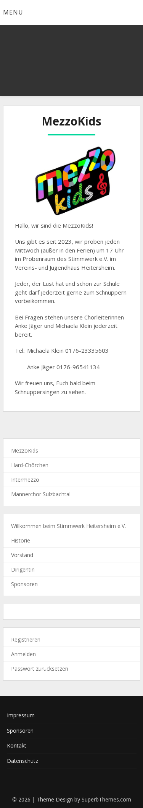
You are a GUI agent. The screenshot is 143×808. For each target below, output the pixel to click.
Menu (13, 12)
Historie (20, 540)
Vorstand (22, 555)
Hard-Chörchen (29, 465)
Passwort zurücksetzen (39, 668)
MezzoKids (24, 450)
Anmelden (23, 654)
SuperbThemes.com (106, 799)
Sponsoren (24, 584)
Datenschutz (22, 760)
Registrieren (25, 639)
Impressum (21, 715)
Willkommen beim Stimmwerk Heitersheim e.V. (68, 525)
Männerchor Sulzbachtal (41, 494)
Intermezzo (25, 479)
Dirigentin (23, 569)
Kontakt (16, 745)
